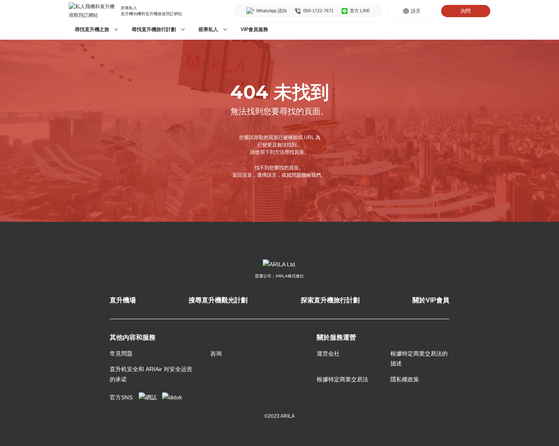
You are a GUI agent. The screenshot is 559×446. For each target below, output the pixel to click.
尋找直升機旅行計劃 (154, 29)
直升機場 (123, 300)
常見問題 (121, 353)
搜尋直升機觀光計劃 (218, 300)
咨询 (216, 353)
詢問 (466, 11)
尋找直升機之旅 (92, 29)
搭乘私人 (208, 29)
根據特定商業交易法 (342, 379)
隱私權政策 (404, 379)
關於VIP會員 (430, 300)
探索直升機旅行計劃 (330, 300)
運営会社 (328, 353)
